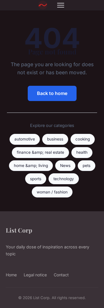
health (82, 152)
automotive (24, 139)
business (55, 139)
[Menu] (60, 5)
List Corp (19, 230)
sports (35, 178)
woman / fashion (52, 192)
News (65, 165)
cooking (82, 139)
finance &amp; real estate (40, 152)
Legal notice (35, 274)
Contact (61, 274)
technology (63, 178)
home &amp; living (31, 165)
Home (11, 274)
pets (86, 165)
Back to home (52, 93)
